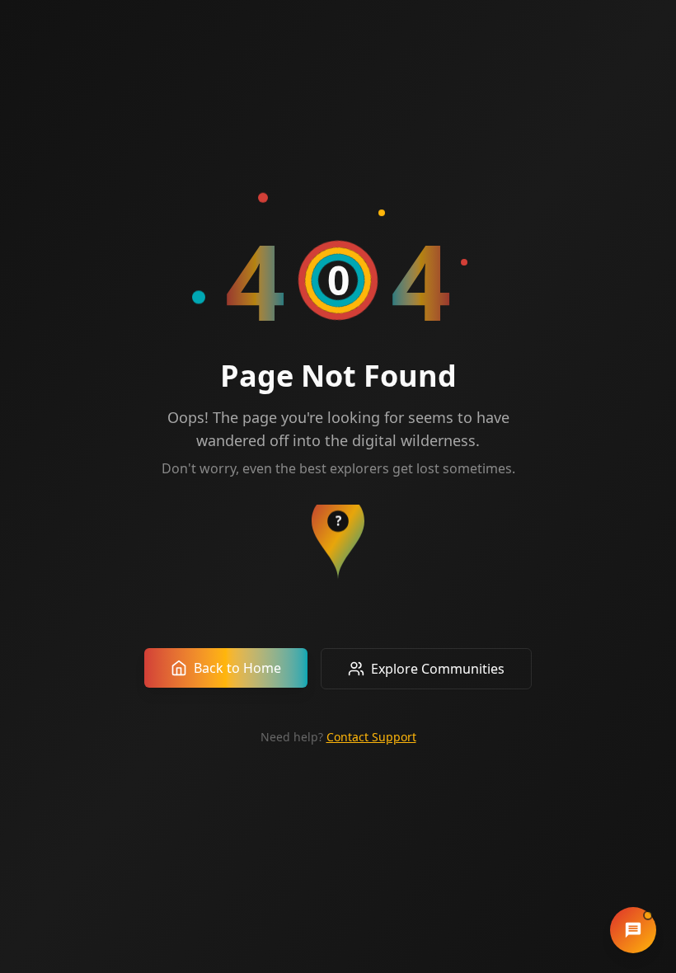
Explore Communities (438, 669)
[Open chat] (633, 930)
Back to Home (237, 668)
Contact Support (371, 737)
